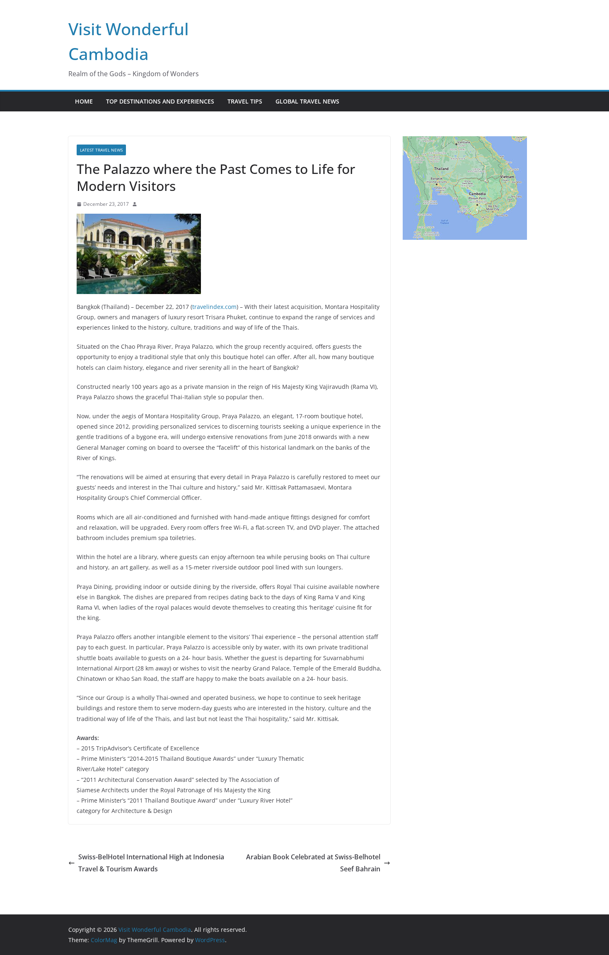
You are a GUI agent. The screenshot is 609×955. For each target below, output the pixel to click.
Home (84, 101)
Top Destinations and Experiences (160, 101)
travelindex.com (214, 307)
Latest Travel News (101, 150)
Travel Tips (244, 101)
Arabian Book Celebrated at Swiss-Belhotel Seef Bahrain (313, 862)
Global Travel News (307, 101)
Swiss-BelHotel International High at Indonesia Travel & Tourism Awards (151, 862)
